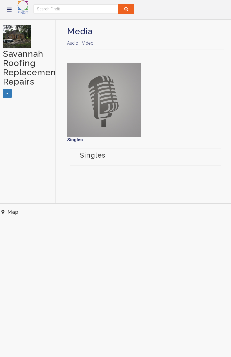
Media (80, 31)
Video (88, 43)
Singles (75, 139)
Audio (72, 43)
